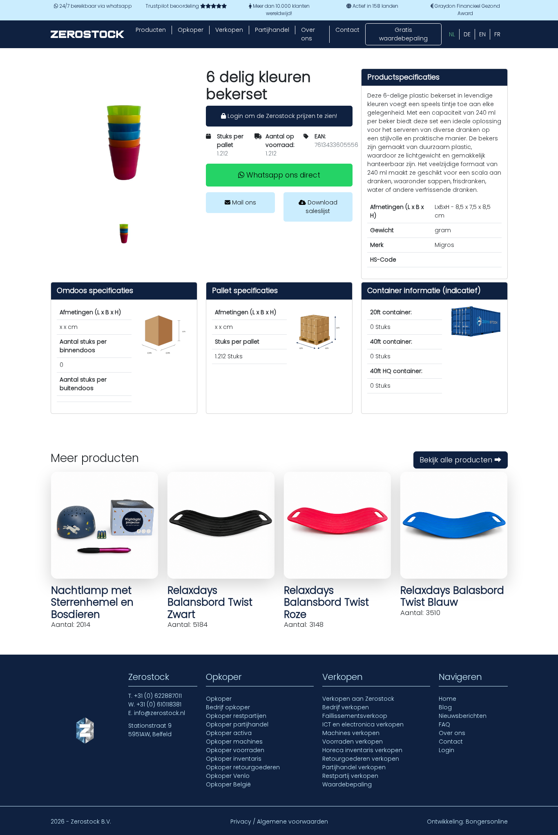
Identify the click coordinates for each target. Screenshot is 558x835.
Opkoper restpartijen (236, 716)
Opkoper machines (234, 741)
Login (446, 750)
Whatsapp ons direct (282, 175)
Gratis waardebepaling (403, 34)
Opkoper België (228, 784)
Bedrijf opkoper (228, 707)
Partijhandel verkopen (354, 767)
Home (447, 699)
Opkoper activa (229, 733)
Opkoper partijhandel (237, 724)
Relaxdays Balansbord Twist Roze (326, 602)
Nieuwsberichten (463, 716)
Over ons (308, 34)
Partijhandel (272, 30)
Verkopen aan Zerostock (358, 699)
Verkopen (229, 30)
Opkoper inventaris (233, 759)
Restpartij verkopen (350, 776)
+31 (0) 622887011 (158, 696)
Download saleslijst (321, 206)
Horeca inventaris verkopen (362, 750)
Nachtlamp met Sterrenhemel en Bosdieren (92, 602)
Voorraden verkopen (352, 741)
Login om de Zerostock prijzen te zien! (281, 116)
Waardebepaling (347, 784)
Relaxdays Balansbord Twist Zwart (209, 602)
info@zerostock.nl (159, 713)
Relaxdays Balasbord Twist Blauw (452, 596)
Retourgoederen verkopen (360, 759)
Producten (151, 30)
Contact (347, 30)
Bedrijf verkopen (345, 707)
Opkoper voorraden (235, 750)
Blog (445, 707)
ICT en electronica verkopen (363, 724)
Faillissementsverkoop (354, 716)
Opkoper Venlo (228, 776)
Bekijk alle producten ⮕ (461, 460)
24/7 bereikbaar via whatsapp (95, 6)
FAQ (444, 724)
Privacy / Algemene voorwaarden (279, 821)
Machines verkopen (350, 733)
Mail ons (243, 202)
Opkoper (190, 30)
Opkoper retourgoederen (243, 767)
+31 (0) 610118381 (158, 704)
